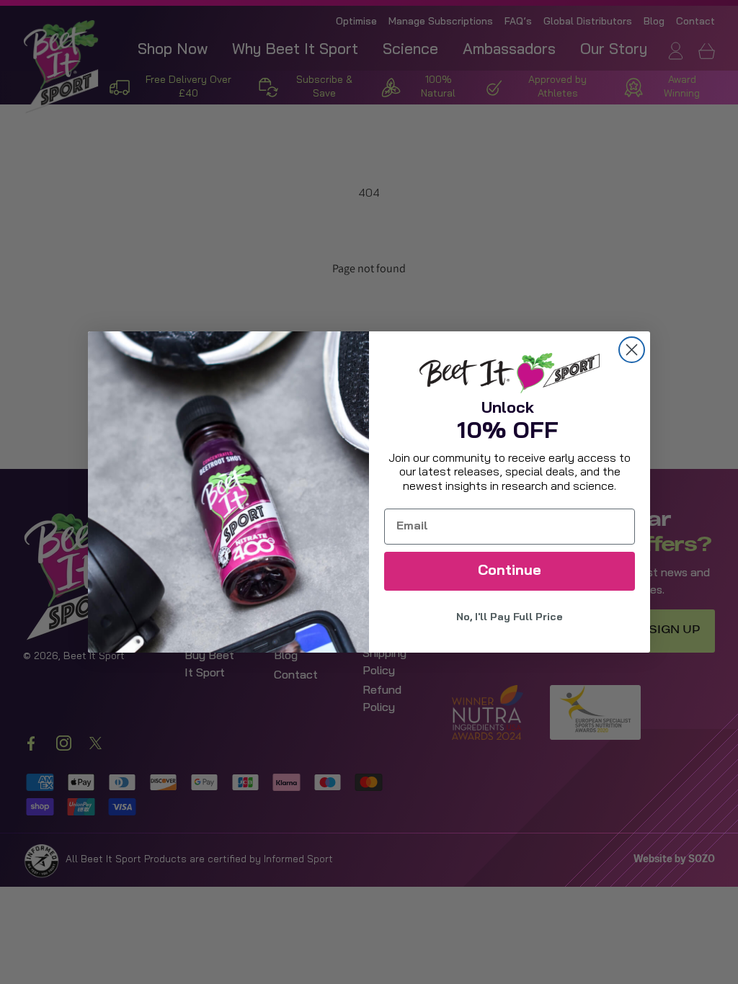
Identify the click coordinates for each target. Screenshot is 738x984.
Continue (509, 571)
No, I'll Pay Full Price (509, 617)
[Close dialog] (631, 349)
